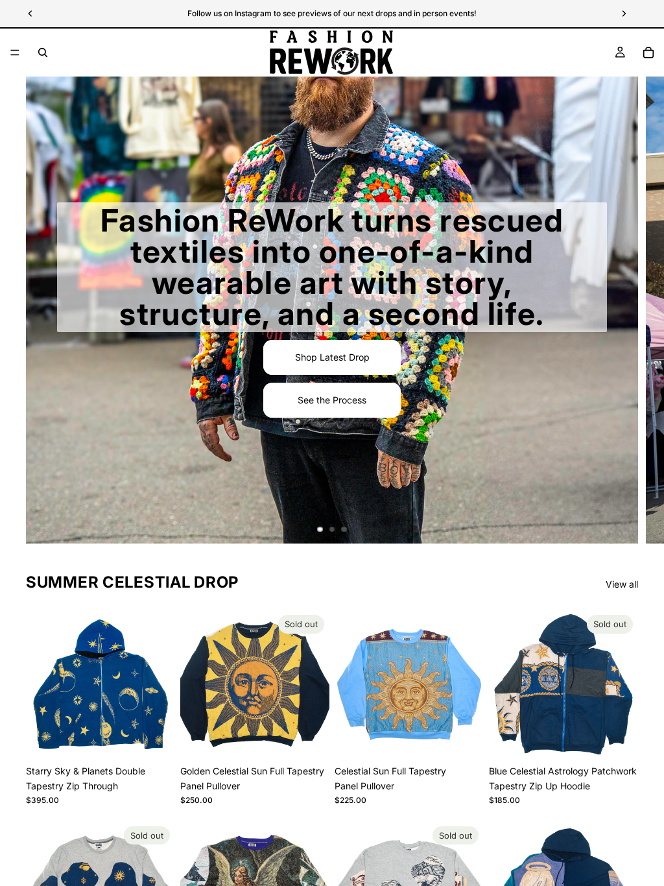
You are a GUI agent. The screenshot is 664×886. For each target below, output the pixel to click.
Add (166, 738)
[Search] (43, 52)
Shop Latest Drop (332, 357)
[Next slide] (643, 310)
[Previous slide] (40, 684)
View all (622, 584)
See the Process (332, 399)
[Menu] (15, 52)
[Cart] (648, 52)
